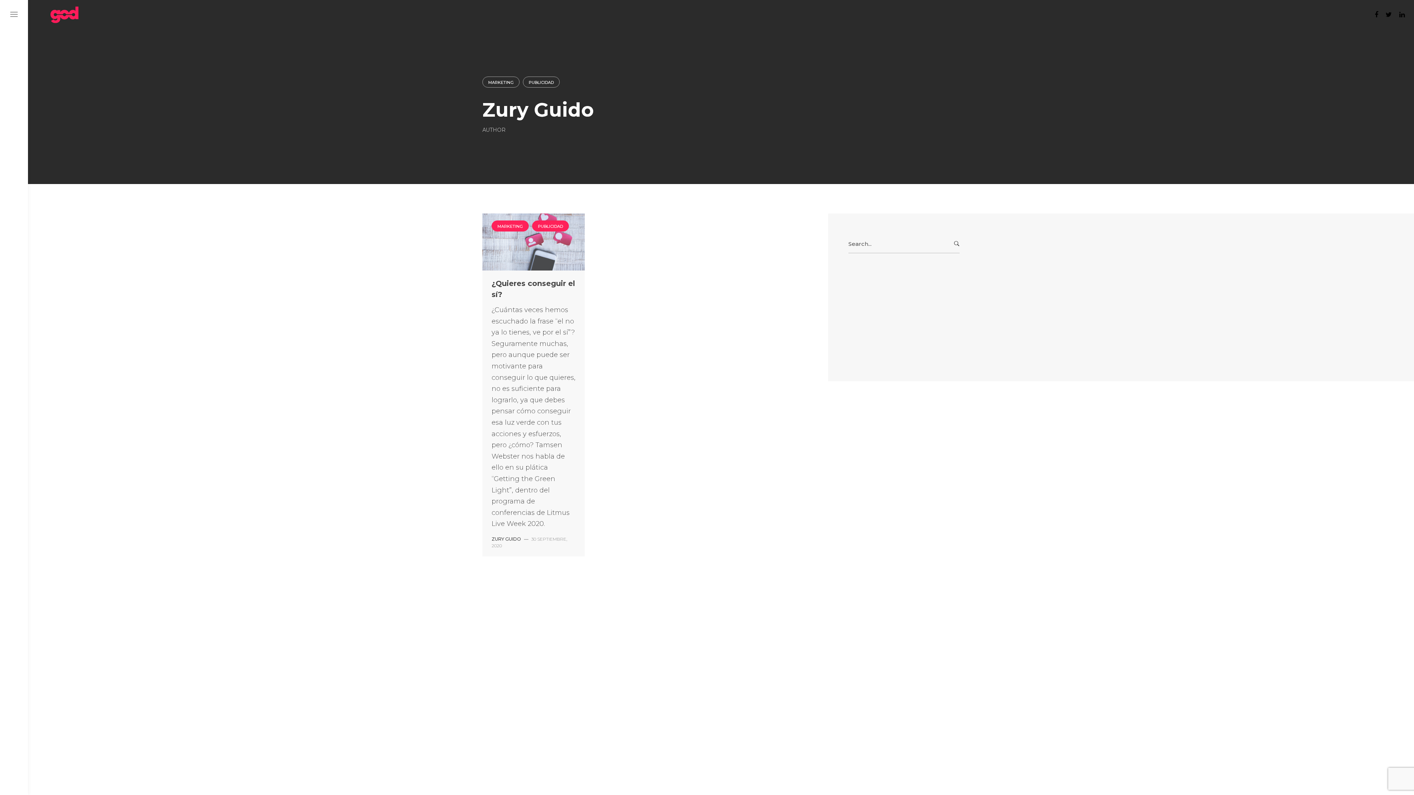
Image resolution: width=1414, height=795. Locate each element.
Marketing (501, 82)
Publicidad (541, 82)
